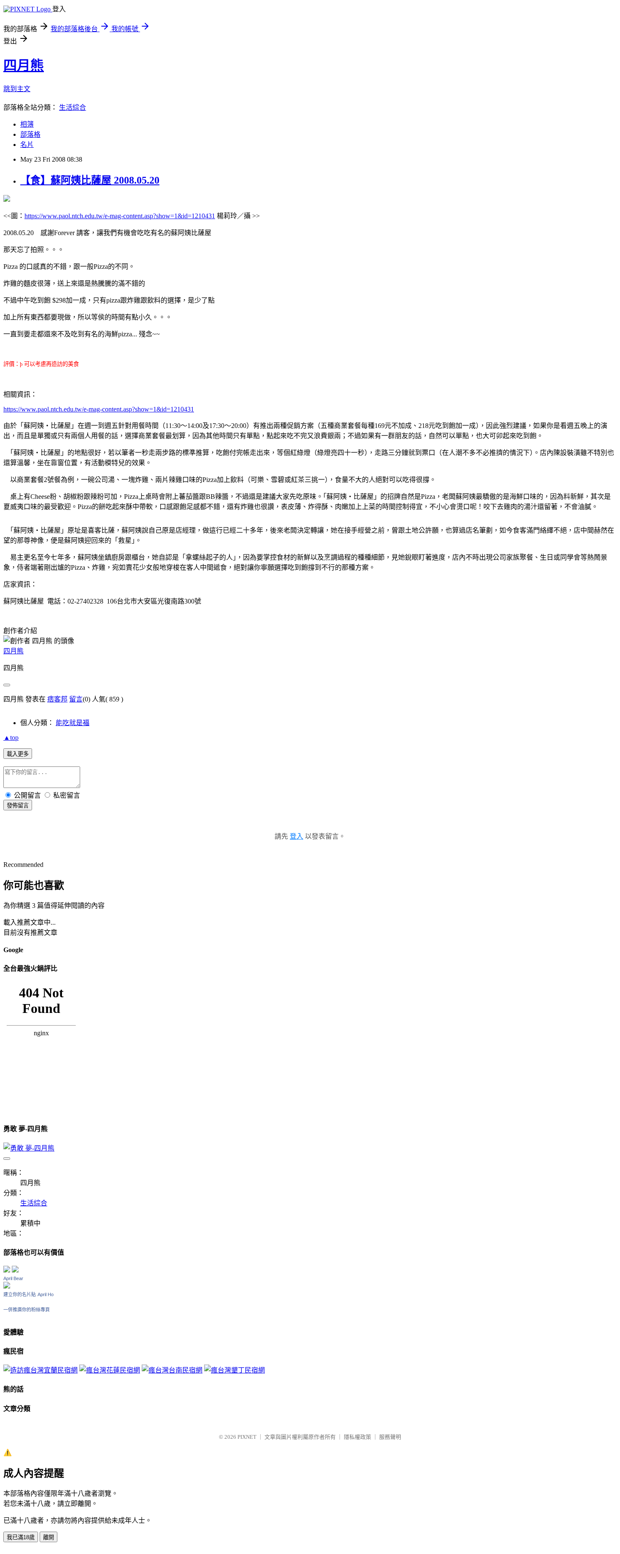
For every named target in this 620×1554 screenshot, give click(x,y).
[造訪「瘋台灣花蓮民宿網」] (109, 1370)
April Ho (46, 1294)
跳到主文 (16, 88)
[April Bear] (6, 1286)
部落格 (30, 134)
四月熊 (23, 65)
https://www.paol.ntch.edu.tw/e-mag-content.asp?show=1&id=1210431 (119, 215)
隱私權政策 (357, 1437)
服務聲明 (390, 1437)
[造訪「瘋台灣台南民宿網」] (172, 1370)
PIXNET (246, 1437)
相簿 (27, 124)
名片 (27, 144)
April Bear (13, 1278)
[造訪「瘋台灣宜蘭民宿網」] (40, 1370)
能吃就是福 (72, 722)
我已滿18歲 (21, 1537)
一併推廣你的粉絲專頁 (26, 1309)
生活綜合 (72, 107)
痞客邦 (57, 699)
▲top (11, 737)
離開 (48, 1537)
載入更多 (18, 754)
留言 (76, 699)
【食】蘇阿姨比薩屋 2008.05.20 (89, 180)
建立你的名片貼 (19, 1294)
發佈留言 (18, 805)
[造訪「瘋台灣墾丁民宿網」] (234, 1370)
